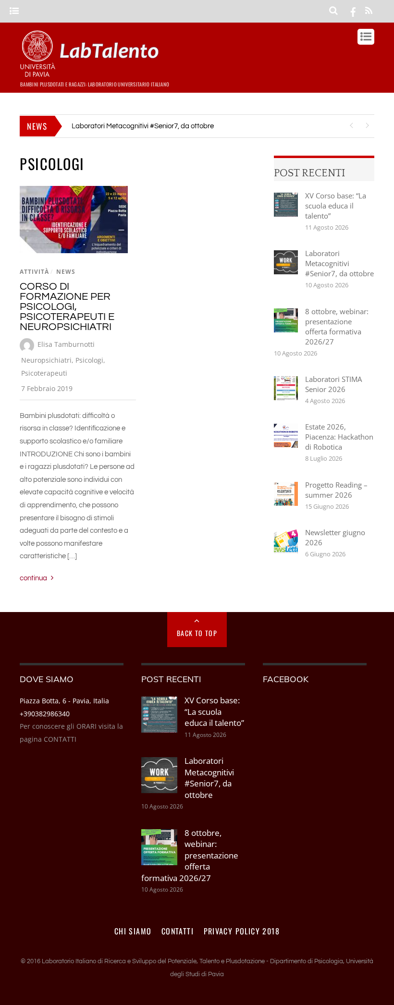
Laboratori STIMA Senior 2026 (333, 384)
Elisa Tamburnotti (66, 344)
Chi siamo (133, 931)
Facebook (285, 679)
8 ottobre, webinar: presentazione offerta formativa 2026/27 (337, 326)
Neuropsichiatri (46, 360)
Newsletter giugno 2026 (335, 537)
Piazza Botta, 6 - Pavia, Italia (64, 700)
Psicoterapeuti (44, 373)
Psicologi (89, 360)
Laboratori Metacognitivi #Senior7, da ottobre (143, 126)
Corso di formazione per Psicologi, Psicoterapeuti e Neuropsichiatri (67, 306)
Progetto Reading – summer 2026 (336, 490)
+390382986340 (45, 713)
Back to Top (197, 633)
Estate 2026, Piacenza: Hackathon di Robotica (339, 437)
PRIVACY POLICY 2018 (242, 931)
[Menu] (14, 11)
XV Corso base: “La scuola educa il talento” (335, 206)
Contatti (177, 931)
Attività (34, 272)
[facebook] (353, 11)
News (65, 272)
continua (33, 578)
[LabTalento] (92, 72)
